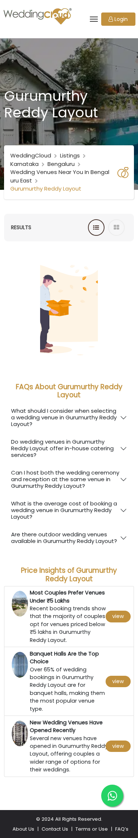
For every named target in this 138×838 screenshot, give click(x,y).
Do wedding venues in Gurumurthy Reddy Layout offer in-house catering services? (62, 448)
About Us (23, 828)
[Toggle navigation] (93, 19)
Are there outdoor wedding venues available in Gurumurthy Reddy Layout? (64, 537)
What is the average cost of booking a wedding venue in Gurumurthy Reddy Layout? (64, 510)
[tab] (96, 227)
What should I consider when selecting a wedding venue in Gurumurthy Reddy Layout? (64, 417)
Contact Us (55, 828)
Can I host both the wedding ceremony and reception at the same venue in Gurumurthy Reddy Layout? (65, 479)
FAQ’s (121, 828)
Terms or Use (91, 828)
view (118, 616)
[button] (118, 19)
